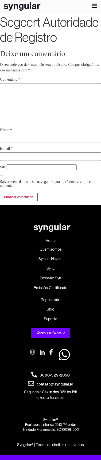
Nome (6, 130)
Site (3, 167)
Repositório (50, 300)
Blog (50, 309)
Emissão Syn (50, 278)
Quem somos (50, 249)
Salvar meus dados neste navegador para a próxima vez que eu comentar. (46, 183)
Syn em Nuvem (50, 259)
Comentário (10, 79)
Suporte (50, 319)
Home (51, 241)
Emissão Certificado (50, 288)
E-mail (6, 148)
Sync (51, 268)
